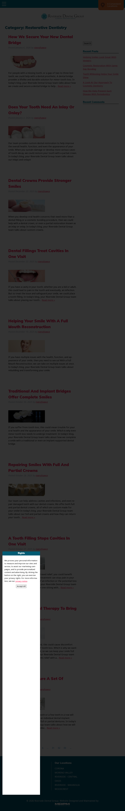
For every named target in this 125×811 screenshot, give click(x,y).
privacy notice (21, 581)
